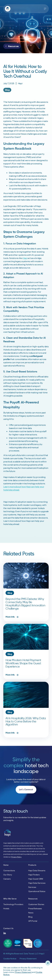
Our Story (7, 874)
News (30, 912)
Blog (30, 917)
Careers (7, 879)
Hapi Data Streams (36, 870)
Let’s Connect (26, 790)
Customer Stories (36, 904)
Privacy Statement (23, 972)
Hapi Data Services (36, 883)
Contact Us (8, 928)
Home (5, 865)
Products (32, 865)
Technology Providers (13, 904)
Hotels (6, 908)
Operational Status (36, 891)
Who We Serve (10, 899)
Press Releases (35, 908)
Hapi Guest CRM (35, 879)
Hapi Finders (34, 874)
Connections (9, 870)
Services (32, 887)
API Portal (32, 921)
